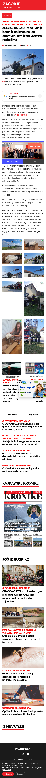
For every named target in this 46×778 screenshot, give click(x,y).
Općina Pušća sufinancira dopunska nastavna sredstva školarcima (20, 468)
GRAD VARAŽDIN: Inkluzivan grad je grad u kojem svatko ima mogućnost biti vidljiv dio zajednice (22, 425)
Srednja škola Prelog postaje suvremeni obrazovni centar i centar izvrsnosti (22, 440)
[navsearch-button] (36, 5)
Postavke (20, 774)
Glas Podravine (22, 114)
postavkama (6, 770)
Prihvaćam (8, 774)
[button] (41, 5)
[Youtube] (28, 754)
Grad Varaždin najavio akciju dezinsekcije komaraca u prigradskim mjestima (21, 455)
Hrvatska (7, 15)
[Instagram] (23, 754)
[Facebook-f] (18, 754)
